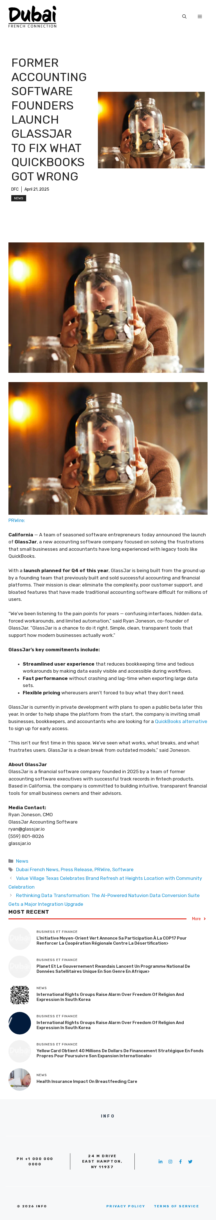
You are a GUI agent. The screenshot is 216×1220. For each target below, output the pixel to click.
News (18, 198)
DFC (15, 189)
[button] (184, 16)
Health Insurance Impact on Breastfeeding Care (87, 1081)
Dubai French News (37, 869)
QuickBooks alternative (181, 721)
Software (123, 869)
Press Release (76, 869)
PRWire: (16, 520)
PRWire (102, 869)
